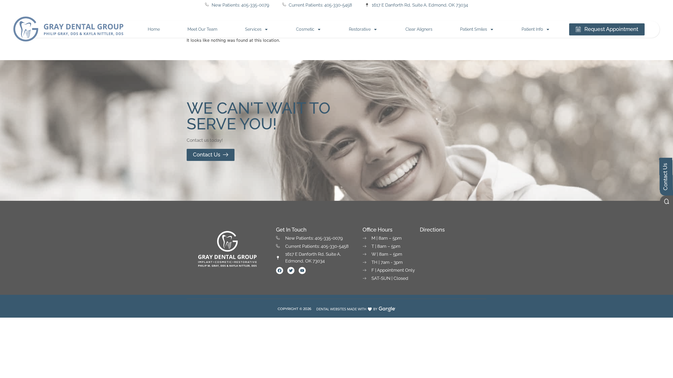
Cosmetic (305, 29)
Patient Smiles (473, 29)
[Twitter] (290, 270)
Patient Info (532, 29)
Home (154, 29)
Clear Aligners (418, 29)
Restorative (360, 29)
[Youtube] (302, 270)
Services (253, 29)
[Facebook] (279, 270)
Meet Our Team (202, 29)
